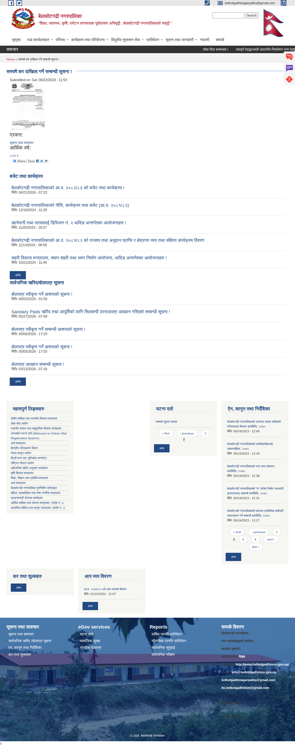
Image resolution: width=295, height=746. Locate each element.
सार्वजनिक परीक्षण (163, 655)
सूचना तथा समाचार (21, 143)
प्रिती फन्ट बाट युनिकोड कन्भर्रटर (29, 458)
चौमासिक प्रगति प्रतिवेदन (169, 641)
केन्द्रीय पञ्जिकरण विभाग (24, 448)
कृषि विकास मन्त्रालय (22, 473)
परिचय (60, 40)
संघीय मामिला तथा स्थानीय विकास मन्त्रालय (34, 418)
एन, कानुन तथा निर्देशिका (25, 648)
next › (271, 539)
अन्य (18, 275)
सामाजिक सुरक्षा (90, 641)
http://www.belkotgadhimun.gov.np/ (262, 664)
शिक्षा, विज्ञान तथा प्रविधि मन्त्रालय (30, 478)
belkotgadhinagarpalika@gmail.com (248, 680)
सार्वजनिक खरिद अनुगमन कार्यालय (29, 468)
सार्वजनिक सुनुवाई (163, 648)
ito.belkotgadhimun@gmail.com (245, 688)
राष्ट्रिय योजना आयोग (22, 463)
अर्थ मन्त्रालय (18, 443)
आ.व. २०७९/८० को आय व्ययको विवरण (105, 589)
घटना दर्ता (86, 634)
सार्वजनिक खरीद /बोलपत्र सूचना (29, 641)
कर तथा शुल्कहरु (19, 655)
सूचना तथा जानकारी (179, 40)
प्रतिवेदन (152, 40)
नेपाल (242, 656)
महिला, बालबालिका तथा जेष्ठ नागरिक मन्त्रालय (36, 493)
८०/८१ (14, 156)
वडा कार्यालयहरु (38, 40)
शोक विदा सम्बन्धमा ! (204, 49)
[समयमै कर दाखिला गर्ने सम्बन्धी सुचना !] (28, 107)
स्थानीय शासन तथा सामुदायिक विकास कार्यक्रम (36, 428)
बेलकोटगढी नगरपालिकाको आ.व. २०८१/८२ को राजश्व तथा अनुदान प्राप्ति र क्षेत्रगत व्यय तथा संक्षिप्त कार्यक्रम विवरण (107, 240)
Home (10, 59)
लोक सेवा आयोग (19, 423)
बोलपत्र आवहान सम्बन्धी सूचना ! (37, 364)
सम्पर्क (220, 40)
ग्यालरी (204, 40)
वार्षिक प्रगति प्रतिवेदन (167, 634)
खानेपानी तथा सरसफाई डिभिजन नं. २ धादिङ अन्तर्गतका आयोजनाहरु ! (68, 222)
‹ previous (187, 433)
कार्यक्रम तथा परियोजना (88, 40)
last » (255, 546)
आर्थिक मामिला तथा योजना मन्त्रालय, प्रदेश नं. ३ (37, 503)
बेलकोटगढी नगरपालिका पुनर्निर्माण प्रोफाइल (34, 488)
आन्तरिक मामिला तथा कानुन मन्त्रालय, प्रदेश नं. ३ (39, 508)
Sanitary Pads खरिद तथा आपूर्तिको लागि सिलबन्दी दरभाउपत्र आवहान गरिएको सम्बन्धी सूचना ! (90, 311)
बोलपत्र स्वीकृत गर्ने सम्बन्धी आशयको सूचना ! (48, 329)
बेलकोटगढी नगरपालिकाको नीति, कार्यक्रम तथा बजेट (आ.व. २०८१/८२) (70, 205)
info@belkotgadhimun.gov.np (254, 672)
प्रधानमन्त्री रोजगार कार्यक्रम (27, 498)
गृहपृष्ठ (16, 40)
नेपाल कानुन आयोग (21, 453)
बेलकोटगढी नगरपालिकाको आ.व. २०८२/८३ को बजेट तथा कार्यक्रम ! (67, 187)
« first (166, 433)
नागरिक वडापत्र (90, 648)
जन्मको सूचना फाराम (166, 421)
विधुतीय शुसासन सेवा (125, 40)
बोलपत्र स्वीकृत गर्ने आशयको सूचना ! (41, 294)
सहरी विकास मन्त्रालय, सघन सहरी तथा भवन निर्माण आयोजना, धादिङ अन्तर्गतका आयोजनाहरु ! (89, 257)
